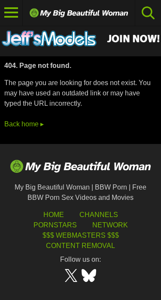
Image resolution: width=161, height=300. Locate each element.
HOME (53, 214)
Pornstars (55, 225)
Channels (98, 214)
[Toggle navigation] (11, 13)
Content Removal (80, 245)
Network (110, 225)
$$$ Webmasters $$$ (81, 235)
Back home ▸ (24, 124)
